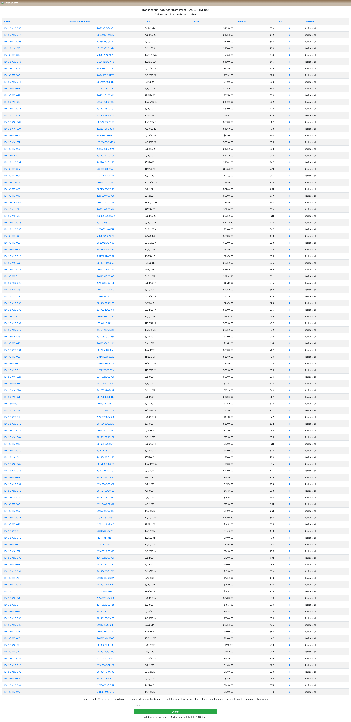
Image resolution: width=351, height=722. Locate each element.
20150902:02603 (105, 470)
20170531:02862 (105, 390)
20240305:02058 (105, 88)
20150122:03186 (105, 511)
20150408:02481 (105, 497)
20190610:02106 (105, 276)
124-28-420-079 (12, 584)
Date (147, 21)
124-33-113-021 (12, 524)
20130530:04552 (105, 658)
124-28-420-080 (12, 316)
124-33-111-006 (12, 75)
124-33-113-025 (12, 343)
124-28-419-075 (12, 598)
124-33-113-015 (12, 55)
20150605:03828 (105, 484)
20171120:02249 (105, 363)
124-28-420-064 (12, 484)
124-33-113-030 (12, 242)
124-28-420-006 (12, 283)
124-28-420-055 (12, 28)
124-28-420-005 (12, 41)
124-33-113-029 (12, 95)
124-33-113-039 (12, 356)
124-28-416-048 (12, 437)
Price (197, 21)
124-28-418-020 (12, 390)
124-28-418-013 (12, 48)
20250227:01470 (105, 68)
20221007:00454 (105, 115)
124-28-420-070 (12, 330)
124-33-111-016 (12, 651)
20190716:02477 (105, 269)
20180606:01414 (105, 343)
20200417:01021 (105, 236)
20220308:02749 (106, 148)
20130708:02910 (105, 651)
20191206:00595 (105, 249)
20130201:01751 (105, 685)
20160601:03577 (105, 430)
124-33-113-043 (12, 544)
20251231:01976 (105, 55)
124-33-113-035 (12, 564)
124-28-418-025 (12, 464)
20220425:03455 (105, 142)
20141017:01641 (105, 537)
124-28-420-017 (12, 531)
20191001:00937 (105, 256)
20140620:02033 (105, 598)
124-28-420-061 (12, 571)
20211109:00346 (105, 169)
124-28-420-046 (12, 490)
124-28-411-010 (12, 182)
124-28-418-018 (12, 645)
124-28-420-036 (12, 222)
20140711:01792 (105, 591)
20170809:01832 (105, 383)
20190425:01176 (105, 296)
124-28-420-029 (12, 256)
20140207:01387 (105, 624)
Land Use (310, 21)
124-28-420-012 (12, 370)
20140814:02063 (105, 584)
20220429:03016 (105, 128)
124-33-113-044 (12, 678)
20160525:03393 (105, 450)
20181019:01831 (105, 330)
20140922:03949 (105, 551)
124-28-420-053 (12, 618)
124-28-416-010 (12, 102)
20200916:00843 (105, 222)
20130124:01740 (105, 692)
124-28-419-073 (12, 262)
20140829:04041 (105, 564)
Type (279, 21)
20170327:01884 (105, 403)
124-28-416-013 (12, 336)
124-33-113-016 (12, 88)
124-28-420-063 (12, 423)
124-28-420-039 (12, 450)
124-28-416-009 (12, 128)
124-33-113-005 (12, 148)
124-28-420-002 (12, 323)
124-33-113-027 (12, 511)
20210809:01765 (105, 189)
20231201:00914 (105, 95)
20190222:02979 (105, 309)
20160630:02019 (105, 423)
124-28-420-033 (12, 309)
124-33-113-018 (12, 477)
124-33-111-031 (12, 236)
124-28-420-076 (12, 430)
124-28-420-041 (12, 81)
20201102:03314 (105, 209)
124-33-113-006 (12, 249)
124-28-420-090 (12, 417)
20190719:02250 (105, 262)
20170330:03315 (105, 397)
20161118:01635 (105, 410)
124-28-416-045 (12, 202)
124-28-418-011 (12, 631)
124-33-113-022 (12, 169)
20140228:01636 (105, 618)
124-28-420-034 (12, 350)
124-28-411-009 (12, 115)
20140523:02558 (105, 604)
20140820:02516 (105, 571)
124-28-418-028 (12, 497)
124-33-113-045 (12, 638)
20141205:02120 (105, 531)
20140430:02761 (105, 611)
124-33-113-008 (12, 189)
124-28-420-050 (12, 229)
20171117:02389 (105, 370)
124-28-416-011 (12, 142)
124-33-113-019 (12, 195)
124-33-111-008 (12, 383)
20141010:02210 (105, 544)
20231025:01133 (105, 102)
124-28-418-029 (12, 122)
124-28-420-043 (12, 537)
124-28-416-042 (12, 457)
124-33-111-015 (12, 578)
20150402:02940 (105, 504)
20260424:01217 (105, 35)
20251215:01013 (105, 61)
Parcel (7, 21)
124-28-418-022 (12, 376)
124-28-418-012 (12, 410)
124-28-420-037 (12, 517)
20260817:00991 (105, 28)
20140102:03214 (105, 631)
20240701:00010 (105, 81)
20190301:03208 (105, 303)
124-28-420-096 (12, 557)
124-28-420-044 (12, 685)
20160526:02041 (105, 443)
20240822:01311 (105, 75)
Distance (241, 21)
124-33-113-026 (12, 611)
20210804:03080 (105, 195)
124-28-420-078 (12, 108)
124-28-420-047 (12, 35)
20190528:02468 (105, 283)
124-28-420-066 (12, 68)
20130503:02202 (105, 665)
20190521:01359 (105, 289)
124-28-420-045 (12, 470)
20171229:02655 (105, 350)
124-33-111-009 (12, 504)
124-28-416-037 (12, 155)
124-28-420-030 (12, 671)
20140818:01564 (105, 578)
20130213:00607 (105, 678)
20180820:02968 (105, 336)
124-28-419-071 (12, 209)
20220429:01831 (105, 135)
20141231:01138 (105, 517)
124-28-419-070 (12, 397)
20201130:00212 (105, 202)
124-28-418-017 (12, 551)
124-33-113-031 (12, 175)
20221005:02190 (105, 122)
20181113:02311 (106, 323)
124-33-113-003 (12, 363)
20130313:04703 (105, 671)
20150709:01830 (105, 477)
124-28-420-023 (12, 665)
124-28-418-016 (12, 289)
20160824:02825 (105, 417)
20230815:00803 (105, 108)
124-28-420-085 (12, 624)
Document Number (79, 21)
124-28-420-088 (12, 269)
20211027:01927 (105, 175)
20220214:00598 (105, 155)
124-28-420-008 (12, 296)
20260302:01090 (105, 48)
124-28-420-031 (12, 658)
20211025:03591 (105, 182)
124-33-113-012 (12, 443)
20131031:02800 (105, 638)
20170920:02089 (105, 376)
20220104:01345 (105, 162)
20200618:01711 (105, 229)
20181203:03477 (105, 316)
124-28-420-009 (12, 162)
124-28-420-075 (12, 61)
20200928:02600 (105, 216)
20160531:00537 (105, 437)
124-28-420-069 (12, 303)
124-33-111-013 (12, 276)
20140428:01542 (105, 457)
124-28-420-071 (12, 591)
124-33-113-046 (12, 692)
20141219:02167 (105, 524)
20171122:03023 (105, 356)
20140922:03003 (105, 557)
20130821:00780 (105, 645)
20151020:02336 (105, 464)
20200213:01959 (105, 242)
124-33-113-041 (12, 135)
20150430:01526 (105, 490)
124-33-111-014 (12, 403)
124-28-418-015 (12, 216)
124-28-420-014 (12, 604)
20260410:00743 (105, 41)
